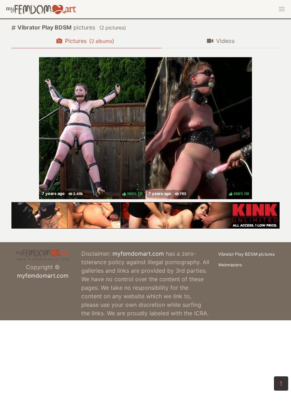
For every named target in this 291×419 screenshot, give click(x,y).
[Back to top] (281, 383)
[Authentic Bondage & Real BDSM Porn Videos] (145, 226)
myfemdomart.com (42, 275)
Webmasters (230, 264)
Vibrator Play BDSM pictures (246, 254)
